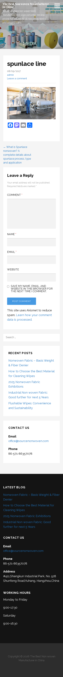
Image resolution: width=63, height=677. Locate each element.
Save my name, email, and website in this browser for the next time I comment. (32, 289)
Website (13, 269)
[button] (58, 6)
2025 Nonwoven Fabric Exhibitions (27, 516)
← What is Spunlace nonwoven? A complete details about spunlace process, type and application (17, 154)
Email (11, 252)
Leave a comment (17, 78)
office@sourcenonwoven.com (28, 441)
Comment (14, 194)
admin (10, 74)
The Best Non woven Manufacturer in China (25, 5)
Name (11, 234)
